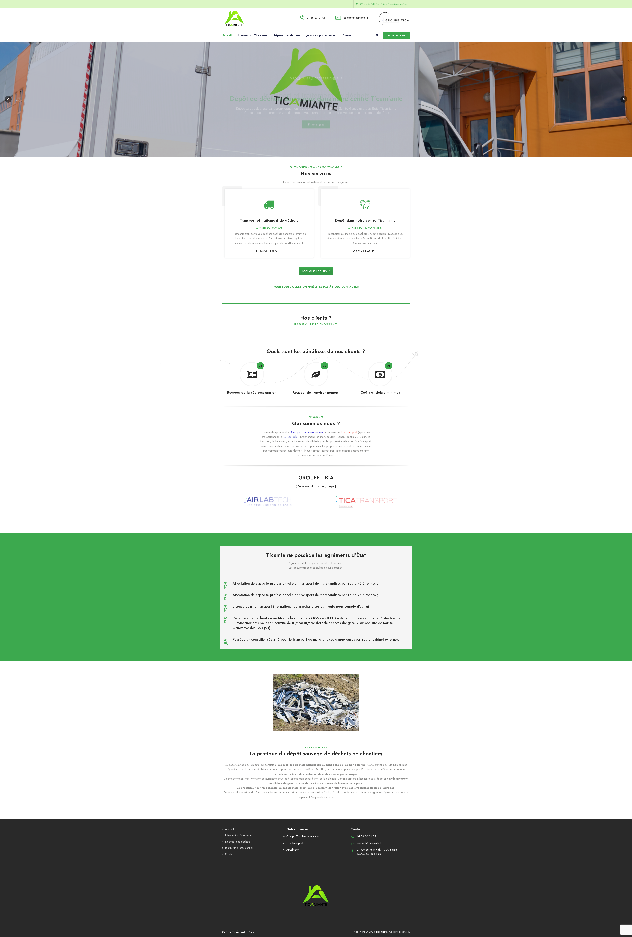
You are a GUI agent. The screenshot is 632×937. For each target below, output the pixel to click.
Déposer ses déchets (287, 35)
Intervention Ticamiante (252, 35)
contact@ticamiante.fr (369, 843)
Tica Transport (349, 432)
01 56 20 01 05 (366, 836)
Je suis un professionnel (321, 35)
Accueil (227, 35)
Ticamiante (381, 932)
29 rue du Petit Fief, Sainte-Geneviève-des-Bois (383, 4)
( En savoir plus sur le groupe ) (316, 486)
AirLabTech (290, 437)
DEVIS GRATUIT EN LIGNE (316, 271)
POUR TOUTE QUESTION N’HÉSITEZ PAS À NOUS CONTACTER (316, 287)
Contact (348, 35)
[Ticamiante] (234, 18)
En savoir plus (316, 125)
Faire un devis (396, 35)
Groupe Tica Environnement (307, 432)
